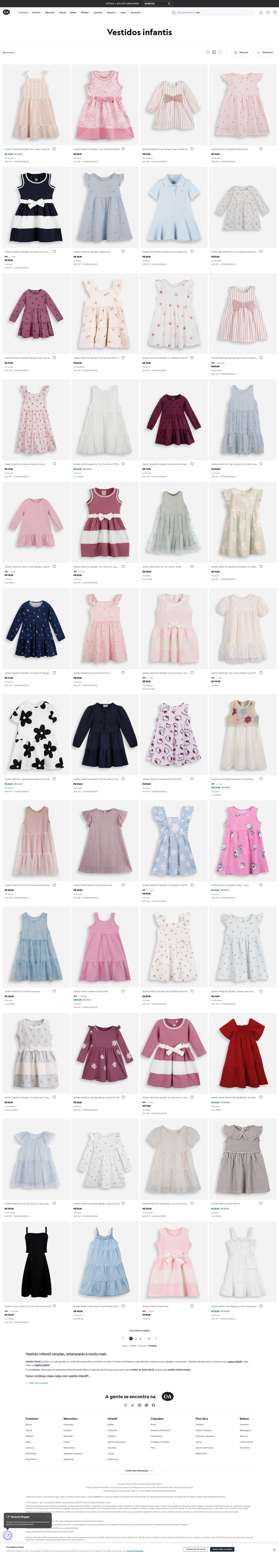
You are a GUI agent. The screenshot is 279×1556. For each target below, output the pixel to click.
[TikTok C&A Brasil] (132, 1405)
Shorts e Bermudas (116, 1442)
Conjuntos (112, 1430)
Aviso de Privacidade (135, 1551)
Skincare (244, 1436)
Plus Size (202, 1418)
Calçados (98, 12)
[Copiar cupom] (169, 3)
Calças (29, 1430)
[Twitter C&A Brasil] (146, 1405)
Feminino (36, 12)
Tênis (153, 1447)
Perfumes (244, 1424)
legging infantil (42, 1365)
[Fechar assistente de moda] (48, 1517)
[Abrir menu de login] (261, 12)
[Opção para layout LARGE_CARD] (220, 52)
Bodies (111, 1424)
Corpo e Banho (246, 1442)
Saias (28, 1442)
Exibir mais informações (137, 1470)
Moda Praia (31, 1453)
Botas (153, 1424)
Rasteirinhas (156, 1436)
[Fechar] (274, 1549)
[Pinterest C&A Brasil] (139, 1405)
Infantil (62, 12)
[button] (213, 12)
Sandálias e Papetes (160, 1442)
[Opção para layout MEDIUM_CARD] (214, 52)
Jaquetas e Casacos (73, 1453)
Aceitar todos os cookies (222, 1549)
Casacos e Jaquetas (205, 1436)
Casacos (30, 1447)
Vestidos (30, 1436)
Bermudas (68, 1436)
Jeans (123, 12)
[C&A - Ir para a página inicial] (6, 12)
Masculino (50, 12)
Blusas (29, 1424)
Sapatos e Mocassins (160, 1430)
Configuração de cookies (196, 1549)
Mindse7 (85, 12)
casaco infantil (234, 1361)
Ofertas (22, 12)
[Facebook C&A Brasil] (153, 1405)
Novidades (136, 12)
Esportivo (111, 12)
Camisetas (68, 1424)
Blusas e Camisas (204, 1430)
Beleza (73, 12)
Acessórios (245, 1447)
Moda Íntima (31, 1459)
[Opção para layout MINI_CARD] (208, 52)
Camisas (67, 1430)
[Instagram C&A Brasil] (125, 1405)
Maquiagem (245, 1430)
